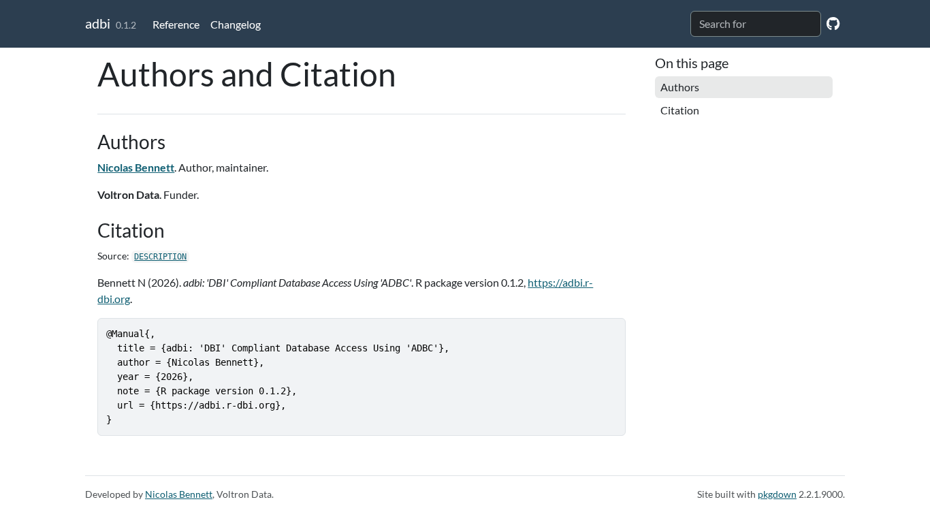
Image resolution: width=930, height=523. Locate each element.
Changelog (235, 24)
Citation (679, 110)
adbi (97, 23)
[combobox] (755, 24)
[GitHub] (833, 23)
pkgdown (777, 494)
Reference (176, 24)
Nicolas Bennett (135, 167)
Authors (679, 86)
